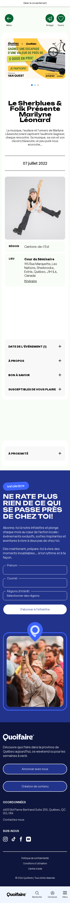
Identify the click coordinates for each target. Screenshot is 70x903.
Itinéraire (30, 281)
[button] (32, 85)
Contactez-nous (13, 819)
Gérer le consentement (35, 3)
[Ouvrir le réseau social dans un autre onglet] (5, 840)
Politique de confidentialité (35, 858)
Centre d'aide (35, 868)
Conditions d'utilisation (35, 863)
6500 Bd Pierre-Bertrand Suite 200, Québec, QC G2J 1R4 (34, 811)
